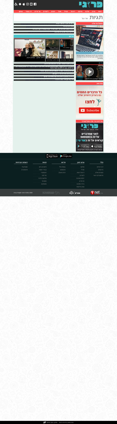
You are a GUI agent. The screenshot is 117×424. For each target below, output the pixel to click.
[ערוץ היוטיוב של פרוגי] (89, 101)
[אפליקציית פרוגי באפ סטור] (52, 156)
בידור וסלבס (80, 184)
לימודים (45, 11)
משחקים (44, 184)
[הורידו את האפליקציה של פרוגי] (89, 137)
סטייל (66, 11)
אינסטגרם (24, 169)
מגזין (93, 11)
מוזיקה (80, 11)
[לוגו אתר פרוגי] (91, 4)
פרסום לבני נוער (98, 175)
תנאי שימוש (70, 422)
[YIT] (50, 422)
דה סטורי (29, 11)
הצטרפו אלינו (99, 172)
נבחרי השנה (43, 169)
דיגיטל (73, 11)
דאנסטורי (44, 172)
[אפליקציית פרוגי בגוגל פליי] (65, 156)
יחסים (53, 11)
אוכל (59, 11)
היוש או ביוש (43, 167)
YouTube (25, 167)
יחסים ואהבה (80, 178)
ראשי (100, 11)
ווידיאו (71, 36)
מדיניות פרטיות (63, 422)
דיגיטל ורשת (80, 172)
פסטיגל (44, 181)
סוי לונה (44, 175)
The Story (62, 167)
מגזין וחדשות (80, 187)
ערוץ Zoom (62, 172)
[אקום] (74, 192)
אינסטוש (62, 169)
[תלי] (50, 192)
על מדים (37, 11)
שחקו (21, 11)
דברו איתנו (100, 167)
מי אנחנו (100, 169)
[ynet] (96, 192)
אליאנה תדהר (42, 178)
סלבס (87, 11)
